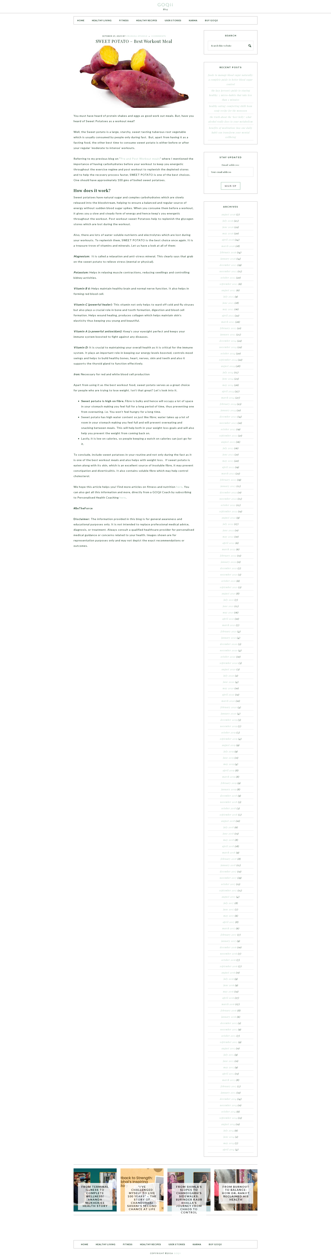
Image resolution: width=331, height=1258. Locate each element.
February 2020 (228, 707)
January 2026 (228, 258)
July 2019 (229, 751)
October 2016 (228, 959)
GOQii (165, 4)
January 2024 (228, 410)
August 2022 (229, 517)
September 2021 (229, 587)
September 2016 (229, 966)
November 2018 (228, 802)
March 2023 (228, 473)
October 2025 (228, 277)
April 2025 (228, 315)
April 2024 (228, 391)
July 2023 (228, 448)
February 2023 (228, 479)
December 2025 (228, 264)
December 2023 (228, 416)
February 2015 (229, 1086)
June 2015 (228, 1061)
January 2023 (228, 486)
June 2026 (228, 227)
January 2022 (228, 561)
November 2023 (228, 422)
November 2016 (228, 953)
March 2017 (228, 928)
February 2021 (229, 631)
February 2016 (229, 1010)
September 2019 (229, 738)
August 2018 (228, 820)
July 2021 (229, 599)
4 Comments (158, 36)
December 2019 (228, 719)
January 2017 (228, 940)
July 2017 (229, 903)
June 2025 (228, 302)
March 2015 (228, 1079)
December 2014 (228, 1098)
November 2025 (228, 271)
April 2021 (228, 618)
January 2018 (228, 865)
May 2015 (228, 1067)
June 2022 (228, 530)
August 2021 (228, 593)
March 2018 (228, 852)
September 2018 (229, 814)
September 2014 (228, 1117)
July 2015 (229, 1054)
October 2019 (228, 732)
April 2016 (228, 997)
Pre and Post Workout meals (140, 158)
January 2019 (228, 789)
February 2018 (229, 858)
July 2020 (228, 675)
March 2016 (228, 1004)
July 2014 (229, 1130)
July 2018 (228, 827)
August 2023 (228, 441)
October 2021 (228, 580)
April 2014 (228, 1149)
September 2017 (228, 890)
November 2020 (229, 650)
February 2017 (229, 934)
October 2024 (228, 353)
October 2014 (228, 1111)
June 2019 (228, 757)
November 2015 (228, 1029)
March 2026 (228, 246)
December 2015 (228, 1023)
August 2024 (228, 366)
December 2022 (228, 492)
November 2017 (228, 877)
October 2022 (228, 505)
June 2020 (228, 681)
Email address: (231, 164)
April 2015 (228, 1073)
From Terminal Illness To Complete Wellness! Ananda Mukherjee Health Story (95, 1196)
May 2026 (228, 233)
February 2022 (228, 555)
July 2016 (229, 978)
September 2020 (229, 663)
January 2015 (228, 1092)
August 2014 (228, 1124)
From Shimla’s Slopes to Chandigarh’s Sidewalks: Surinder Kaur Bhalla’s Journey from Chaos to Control (189, 1199)
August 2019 (229, 745)
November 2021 (228, 574)
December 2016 (228, 947)
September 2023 (228, 435)
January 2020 (228, 713)
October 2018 (228, 808)
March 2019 (228, 776)
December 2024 (228, 340)
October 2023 (228, 429)
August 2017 (228, 896)
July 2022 (228, 524)
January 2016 (228, 1016)
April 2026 (228, 239)
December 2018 (228, 795)
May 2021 (228, 612)
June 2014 (228, 1136)
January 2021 (228, 637)
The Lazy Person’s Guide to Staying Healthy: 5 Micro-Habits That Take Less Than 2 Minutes (230, 95)
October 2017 (228, 884)
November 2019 (228, 726)
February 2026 (228, 252)
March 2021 (228, 625)
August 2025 (229, 290)
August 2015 (228, 1048)
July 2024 (228, 372)
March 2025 (228, 321)
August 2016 (228, 972)
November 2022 (228, 498)
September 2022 (228, 511)
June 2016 (228, 985)
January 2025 (228, 334)
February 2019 (229, 783)
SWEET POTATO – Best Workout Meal (134, 41)
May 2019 (228, 764)
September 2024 (228, 359)
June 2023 (228, 454)
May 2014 (228, 1143)
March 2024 (228, 397)
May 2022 (228, 536)
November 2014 (228, 1105)
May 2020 (228, 688)
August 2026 (229, 214)
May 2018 (228, 839)
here (179, 486)
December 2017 (228, 871)
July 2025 (228, 296)
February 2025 (228, 328)
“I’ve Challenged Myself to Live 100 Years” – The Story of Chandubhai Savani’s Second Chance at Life (142, 1198)
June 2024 (228, 378)
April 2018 (228, 846)
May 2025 (228, 309)
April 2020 (228, 694)
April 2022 (229, 542)
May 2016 (228, 991)
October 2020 (228, 656)
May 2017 (228, 915)
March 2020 (228, 700)
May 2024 (228, 385)
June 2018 (228, 833)
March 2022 (228, 549)
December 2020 (228, 644)
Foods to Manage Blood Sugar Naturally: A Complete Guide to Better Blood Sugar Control (230, 80)
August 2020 (229, 669)
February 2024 (228, 403)
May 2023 (228, 460)
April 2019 (228, 770)
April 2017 (228, 922)
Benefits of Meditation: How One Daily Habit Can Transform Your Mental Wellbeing (230, 132)
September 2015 (229, 1042)
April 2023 (228, 467)
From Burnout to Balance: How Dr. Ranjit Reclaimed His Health (236, 1193)
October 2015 (228, 1035)
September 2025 (229, 283)
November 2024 (228, 347)
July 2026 (228, 220)
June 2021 (228, 606)
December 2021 (228, 568)
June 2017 (228, 909)
